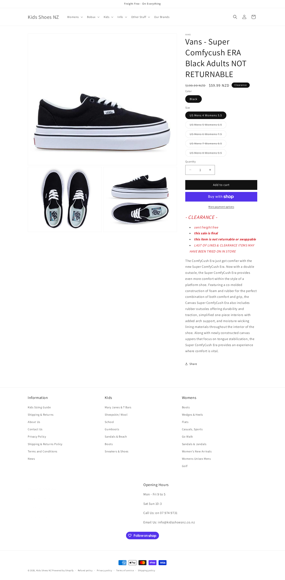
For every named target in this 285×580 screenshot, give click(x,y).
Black (193, 99)
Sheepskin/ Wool (116, 414)
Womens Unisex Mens (196, 459)
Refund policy (85, 570)
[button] (74, 17)
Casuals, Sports (192, 429)
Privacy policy (104, 570)
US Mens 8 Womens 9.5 (208, 154)
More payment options (221, 206)
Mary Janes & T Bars (118, 407)
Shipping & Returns (41, 414)
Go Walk (187, 436)
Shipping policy (146, 570)
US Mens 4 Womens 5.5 (206, 115)
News (31, 459)
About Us (34, 422)
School (109, 422)
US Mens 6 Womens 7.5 (208, 135)
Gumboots (112, 429)
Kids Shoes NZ (44, 570)
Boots (109, 444)
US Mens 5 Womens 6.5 (208, 125)
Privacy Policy (37, 436)
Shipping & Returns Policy (45, 444)
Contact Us (35, 429)
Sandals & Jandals (194, 444)
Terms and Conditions (42, 451)
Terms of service (125, 570)
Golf (185, 466)
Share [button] (193, 364)
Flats (185, 422)
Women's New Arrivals (197, 451)
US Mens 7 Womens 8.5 (208, 144)
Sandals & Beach (116, 436)
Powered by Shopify (63, 570)
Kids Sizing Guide (39, 407)
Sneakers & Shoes (117, 451)
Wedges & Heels (192, 414)
